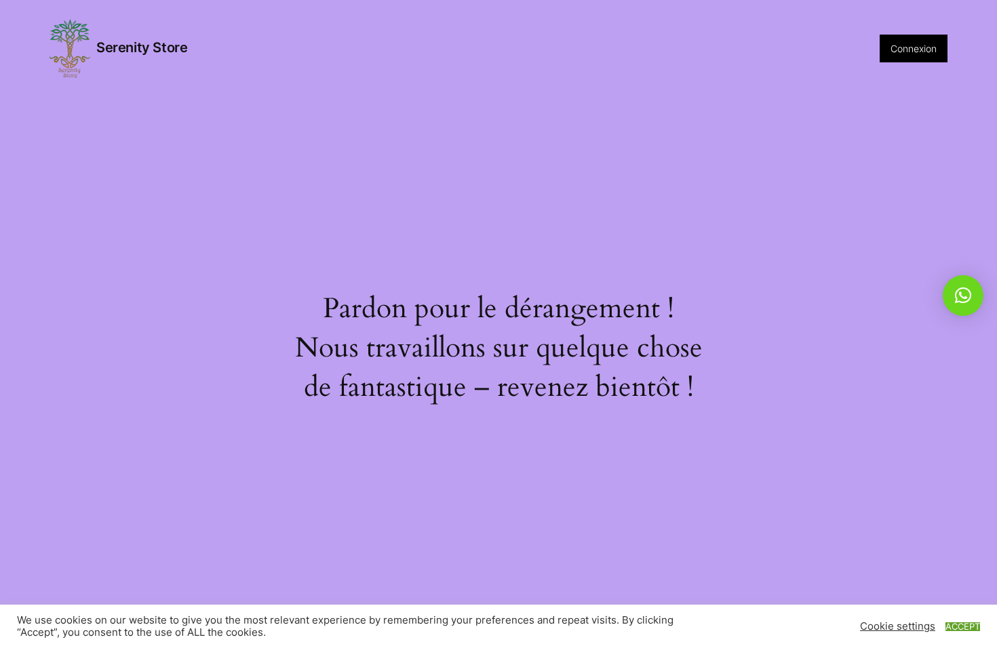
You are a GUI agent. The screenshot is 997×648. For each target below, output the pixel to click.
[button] (963, 295)
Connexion (914, 48)
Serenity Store (141, 47)
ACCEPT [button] (962, 626)
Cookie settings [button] (897, 626)
